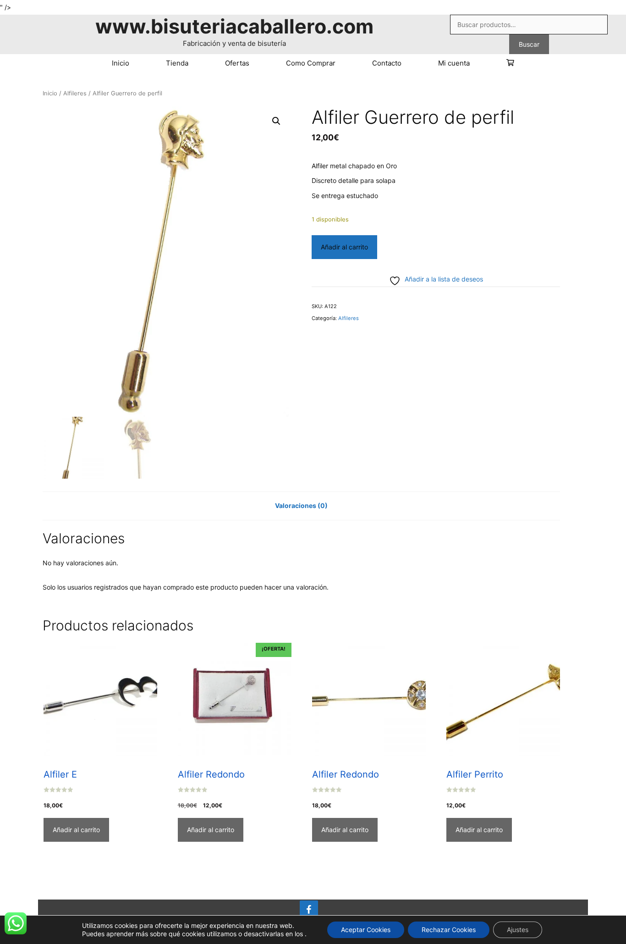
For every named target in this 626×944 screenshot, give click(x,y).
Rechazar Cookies (449, 929)
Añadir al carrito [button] (76, 830)
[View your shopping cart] (510, 63)
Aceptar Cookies (365, 929)
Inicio (120, 63)
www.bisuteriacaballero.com (234, 26)
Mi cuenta (454, 63)
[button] (276, 121)
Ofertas (237, 63)
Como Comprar (310, 63)
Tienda (177, 63)
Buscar (529, 44)
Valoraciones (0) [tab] (301, 505)
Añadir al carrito (344, 247)
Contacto (386, 63)
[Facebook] (309, 910)
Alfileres (75, 93)
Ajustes (517, 929)
